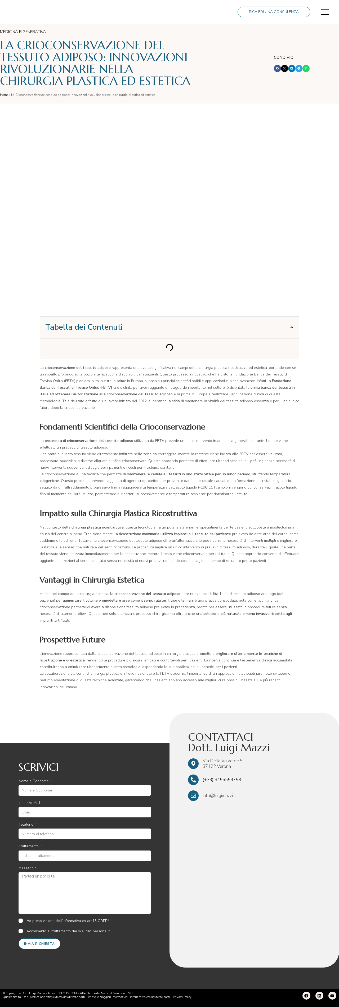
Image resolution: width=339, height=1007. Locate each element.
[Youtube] (332, 996)
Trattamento (29, 846)
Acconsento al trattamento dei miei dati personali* (68, 931)
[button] (277, 68)
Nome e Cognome (34, 781)
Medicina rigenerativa (23, 31)
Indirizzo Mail (30, 802)
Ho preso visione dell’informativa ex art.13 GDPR (67, 920)
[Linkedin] (319, 996)
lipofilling (256, 460)
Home (4, 95)
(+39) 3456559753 (222, 780)
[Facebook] (306, 996)
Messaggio (28, 868)
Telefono (26, 824)
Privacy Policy (182, 997)
